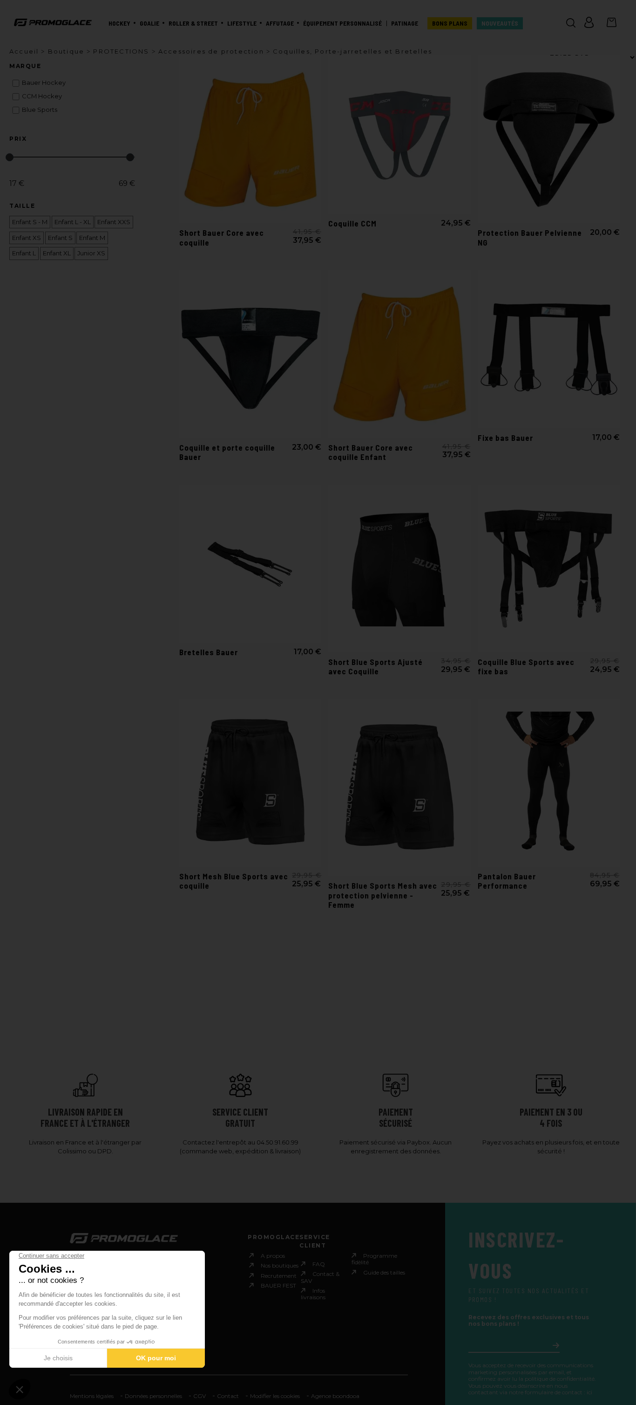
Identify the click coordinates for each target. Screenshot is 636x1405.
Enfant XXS (113, 222)
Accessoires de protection (211, 51)
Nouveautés (499, 23)
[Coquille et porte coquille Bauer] (250, 354)
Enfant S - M (29, 222)
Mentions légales (92, 1395)
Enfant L (24, 253)
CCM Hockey (42, 96)
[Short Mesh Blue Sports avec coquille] (250, 783)
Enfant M (92, 237)
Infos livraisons (313, 1294)
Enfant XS (26, 237)
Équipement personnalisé (342, 23)
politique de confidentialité (560, 1378)
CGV (199, 1395)
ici (589, 1392)
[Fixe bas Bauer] (549, 349)
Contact (228, 1395)
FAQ (318, 1264)
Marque (25, 66)
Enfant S (60, 237)
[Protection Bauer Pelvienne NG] (549, 139)
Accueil (24, 51)
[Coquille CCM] (399, 134)
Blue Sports (39, 109)
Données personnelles (153, 1395)
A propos (273, 1255)
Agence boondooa (335, 1395)
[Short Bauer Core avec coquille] (250, 139)
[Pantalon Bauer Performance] (549, 783)
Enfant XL (57, 253)
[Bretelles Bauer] (250, 564)
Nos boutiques (279, 1265)
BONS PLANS (449, 23)
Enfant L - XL (72, 222)
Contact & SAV (320, 1277)
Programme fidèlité (374, 1259)
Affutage (280, 23)
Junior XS (91, 253)
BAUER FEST (278, 1285)
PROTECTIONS (121, 51)
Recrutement (279, 1275)
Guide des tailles (384, 1272)
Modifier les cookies (275, 1395)
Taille (22, 206)
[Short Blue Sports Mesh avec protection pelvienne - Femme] (399, 788)
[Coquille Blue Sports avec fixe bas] (549, 568)
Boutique (66, 51)
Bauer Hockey (44, 82)
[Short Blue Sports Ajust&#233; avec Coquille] (399, 568)
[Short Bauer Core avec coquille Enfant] (399, 354)
